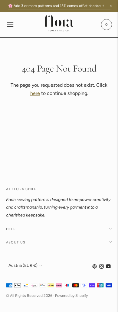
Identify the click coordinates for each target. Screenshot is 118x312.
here (35, 93)
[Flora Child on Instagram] (101, 267)
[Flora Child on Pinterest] (94, 267)
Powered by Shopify (71, 296)
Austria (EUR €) (23, 265)
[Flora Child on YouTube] (108, 267)
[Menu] (10, 24)
